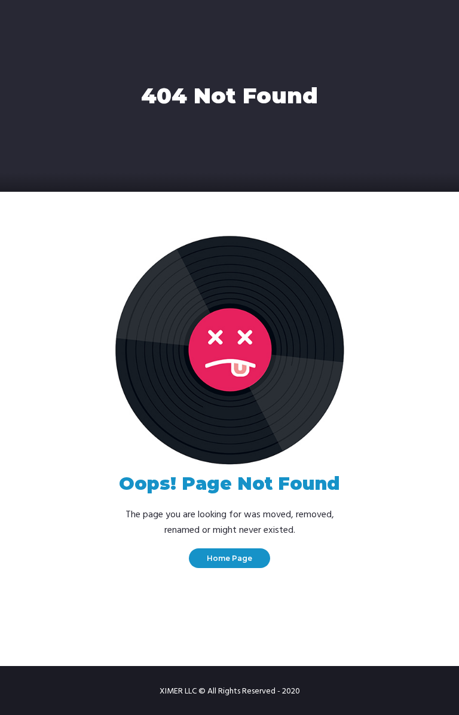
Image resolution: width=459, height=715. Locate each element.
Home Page (229, 558)
